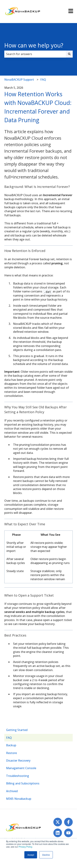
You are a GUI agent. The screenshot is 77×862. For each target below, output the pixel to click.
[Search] (69, 54)
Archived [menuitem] (12, 791)
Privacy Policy (25, 846)
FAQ (43, 80)
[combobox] (35, 54)
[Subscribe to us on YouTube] (68, 833)
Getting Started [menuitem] (17, 730)
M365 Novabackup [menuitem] (18, 799)
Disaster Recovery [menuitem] (18, 760)
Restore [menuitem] (11, 753)
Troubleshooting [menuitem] (17, 776)
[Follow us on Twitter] (57, 822)
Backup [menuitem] (11, 745)
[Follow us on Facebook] (68, 822)
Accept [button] (30, 854)
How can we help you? (33, 45)
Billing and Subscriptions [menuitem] (22, 783)
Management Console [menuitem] (21, 768)
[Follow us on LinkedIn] (57, 833)
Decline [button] (46, 854)
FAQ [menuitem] (9, 738)
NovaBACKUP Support (19, 80)
